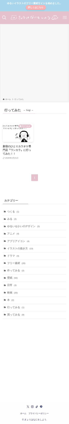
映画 (12, 292)
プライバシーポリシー (39, 413)
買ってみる (15, 314)
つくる (13, 211)
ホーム (23, 413)
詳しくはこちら (35, 7)
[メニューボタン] (64, 17)
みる (12, 219)
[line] (41, 406)
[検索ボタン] (4, 17)
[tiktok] (36, 406)
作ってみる (15, 270)
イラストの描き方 (20, 248)
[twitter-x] (28, 406)
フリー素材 (16, 263)
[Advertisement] (34, 61)
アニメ (13, 233)
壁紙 (12, 277)
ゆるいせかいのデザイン (23, 226)
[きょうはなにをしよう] (34, 17)
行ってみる (15, 307)
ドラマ (13, 255)
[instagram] (32, 406)
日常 (12, 285)
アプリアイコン (18, 241)
